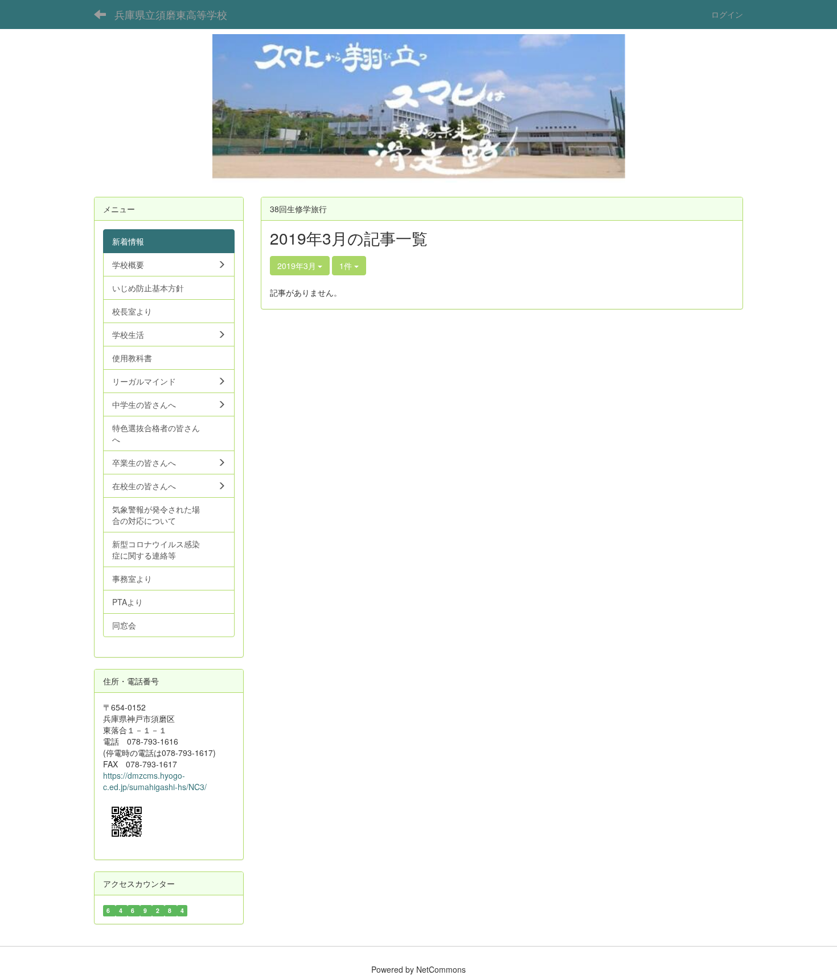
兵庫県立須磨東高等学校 (170, 14)
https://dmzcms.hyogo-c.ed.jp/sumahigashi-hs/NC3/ (155, 781)
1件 (346, 265)
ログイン (727, 14)
